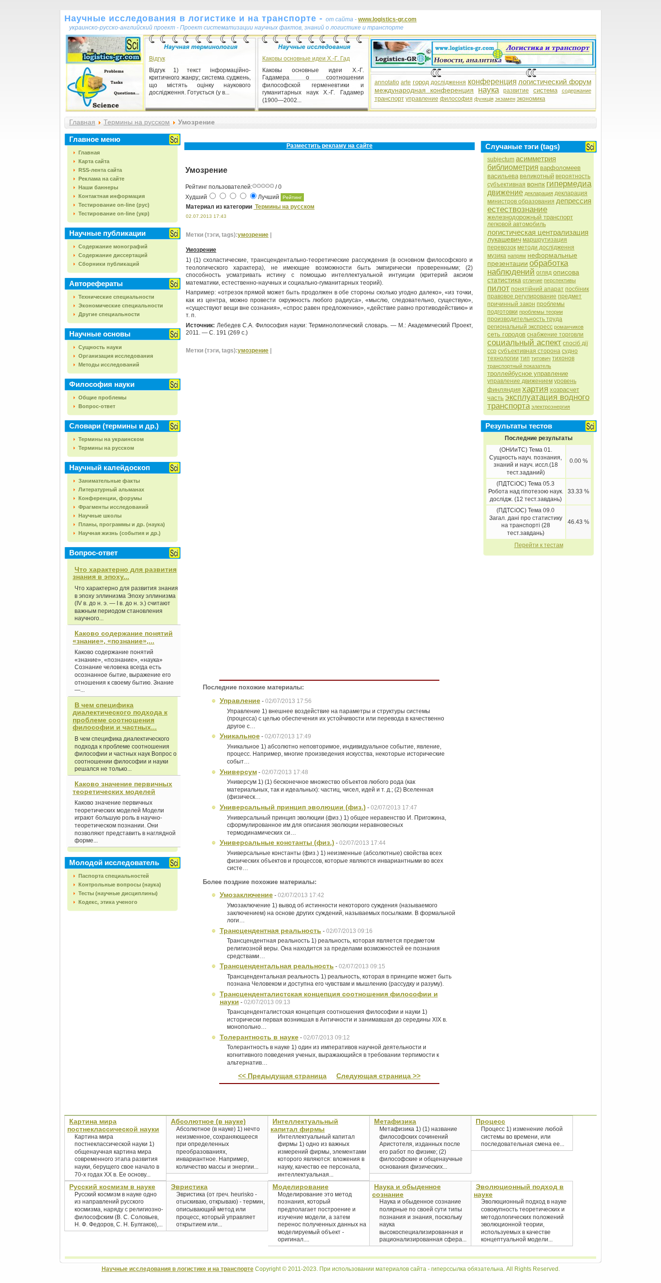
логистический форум (554, 81)
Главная (82, 122)
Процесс (490, 1121)
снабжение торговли (555, 334)
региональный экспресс (520, 326)
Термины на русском (137, 122)
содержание (576, 90)
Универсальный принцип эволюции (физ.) (293, 807)
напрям (517, 256)
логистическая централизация (537, 232)
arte (406, 82)
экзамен (505, 99)
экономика (531, 98)
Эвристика (189, 1187)
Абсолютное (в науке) (208, 1121)
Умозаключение (246, 895)
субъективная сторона (529, 351)
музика (496, 255)
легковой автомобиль (516, 224)
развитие (516, 90)
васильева (502, 176)
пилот (498, 288)
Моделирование (300, 1187)
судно (570, 351)
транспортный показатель (519, 366)
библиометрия (513, 167)
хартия (535, 389)
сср (491, 351)
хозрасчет (564, 389)
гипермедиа (568, 183)
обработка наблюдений (527, 267)
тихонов (563, 358)
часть (495, 397)
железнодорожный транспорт (530, 217)
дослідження (448, 82)
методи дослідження (545, 247)
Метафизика (395, 1121)
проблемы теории (541, 312)
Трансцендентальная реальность (277, 966)
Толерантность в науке (259, 1037)
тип (525, 358)
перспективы (560, 280)
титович (541, 358)
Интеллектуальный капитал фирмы (304, 1125)
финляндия (504, 389)
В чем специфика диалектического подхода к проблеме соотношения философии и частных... (120, 716)
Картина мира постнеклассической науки (113, 1125)
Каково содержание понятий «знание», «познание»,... (123, 637)
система (545, 90)
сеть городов (506, 334)
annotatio (387, 82)
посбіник (577, 289)
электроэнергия (550, 407)
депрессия (573, 201)
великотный (537, 176)
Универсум (238, 772)
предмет (570, 296)
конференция (492, 81)
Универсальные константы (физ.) (277, 842)
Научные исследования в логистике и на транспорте (178, 1269)
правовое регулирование (521, 296)
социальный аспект (524, 342)
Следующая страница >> (378, 1076)
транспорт (389, 98)
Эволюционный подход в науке (519, 1190)
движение (505, 192)
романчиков (569, 327)
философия (456, 98)
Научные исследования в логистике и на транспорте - (195, 18)
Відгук (157, 58)
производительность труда (524, 319)
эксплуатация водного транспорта (538, 402)
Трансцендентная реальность (270, 930)
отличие (532, 280)
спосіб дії (575, 343)
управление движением (520, 381)
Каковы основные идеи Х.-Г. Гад (306, 58)
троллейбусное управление (527, 373)
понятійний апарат (537, 289)
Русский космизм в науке (112, 1187)
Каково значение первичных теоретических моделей (122, 787)
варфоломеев (560, 167)
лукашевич (504, 239)
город (421, 82)
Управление (240, 700)
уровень (565, 381)
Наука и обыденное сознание (406, 1190)
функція (484, 99)
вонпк (536, 184)
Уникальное (240, 736)
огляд (544, 272)
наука (488, 89)
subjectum (500, 159)
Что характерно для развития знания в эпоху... (125, 573)
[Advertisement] (329, 156)
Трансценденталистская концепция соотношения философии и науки (329, 998)
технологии (503, 358)
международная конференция (424, 90)
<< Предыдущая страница (282, 1076)
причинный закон (511, 304)
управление (422, 98)
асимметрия (536, 158)
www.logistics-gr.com (387, 19)
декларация (539, 193)
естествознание (517, 209)
